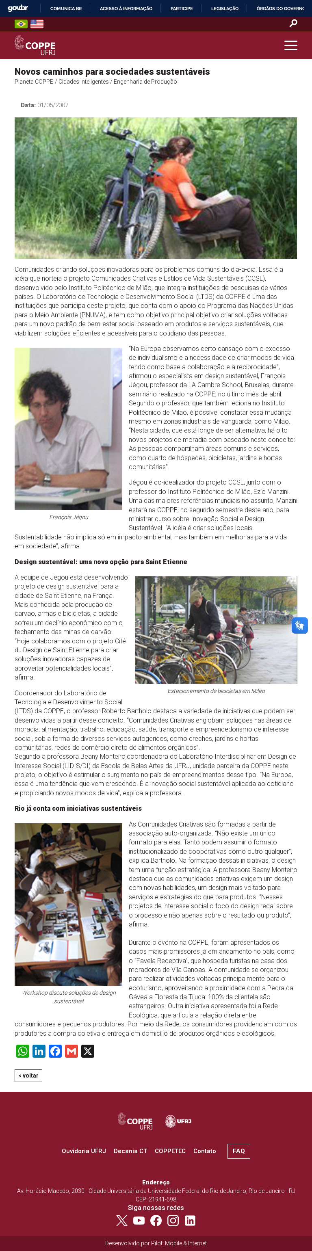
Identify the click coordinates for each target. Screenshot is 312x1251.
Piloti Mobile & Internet (179, 1243)
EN (36, 23)
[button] (290, 45)
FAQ (239, 1151)
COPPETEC (170, 1151)
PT (21, 23)
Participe (182, 8)
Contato (204, 1151)
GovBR (18, 8)
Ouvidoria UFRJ (84, 1151)
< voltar (28, 1075)
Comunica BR (66, 8)
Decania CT (130, 1151)
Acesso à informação (126, 8)
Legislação (224, 8)
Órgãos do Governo (281, 8)
